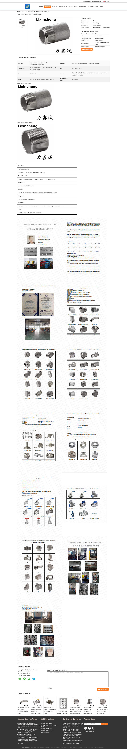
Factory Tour (63, 6)
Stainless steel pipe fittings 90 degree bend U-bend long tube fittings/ (50, 710)
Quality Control (73, 6)
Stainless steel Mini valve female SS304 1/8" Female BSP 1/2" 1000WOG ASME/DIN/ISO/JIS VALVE (72, 731)
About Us (54, 6)
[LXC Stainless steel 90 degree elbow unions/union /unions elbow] (23, 702)
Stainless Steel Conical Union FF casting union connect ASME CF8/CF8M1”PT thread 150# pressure (27, 736)
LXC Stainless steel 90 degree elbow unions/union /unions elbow (23, 710)
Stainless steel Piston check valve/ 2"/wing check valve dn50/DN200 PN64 (36, 710)
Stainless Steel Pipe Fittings (27, 719)
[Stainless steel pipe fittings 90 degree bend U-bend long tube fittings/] (50, 702)
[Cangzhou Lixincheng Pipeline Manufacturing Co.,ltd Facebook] (89, 728)
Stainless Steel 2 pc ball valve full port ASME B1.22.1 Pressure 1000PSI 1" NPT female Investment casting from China (72, 742)
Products (47, 6)
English (107, 1)
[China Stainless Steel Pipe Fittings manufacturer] (27, 6)
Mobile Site (88, 733)
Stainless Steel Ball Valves (72, 719)
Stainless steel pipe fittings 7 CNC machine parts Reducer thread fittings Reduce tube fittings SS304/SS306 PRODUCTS (76, 712)
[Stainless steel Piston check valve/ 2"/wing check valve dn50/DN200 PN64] (36, 702)
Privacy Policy (25, 747)
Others (30, 11)
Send (104, 724)
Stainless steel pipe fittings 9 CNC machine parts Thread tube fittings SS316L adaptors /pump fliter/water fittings (102, 712)
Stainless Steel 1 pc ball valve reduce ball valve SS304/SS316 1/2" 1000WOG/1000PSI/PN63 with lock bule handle (72, 736)
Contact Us (82, 6)
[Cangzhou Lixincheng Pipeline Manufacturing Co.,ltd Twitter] (93, 728)
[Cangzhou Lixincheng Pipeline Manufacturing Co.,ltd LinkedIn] (86, 728)
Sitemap (91, 731)
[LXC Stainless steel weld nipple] (22, 22)
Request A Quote (93, 6)
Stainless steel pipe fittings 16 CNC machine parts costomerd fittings (88, 710)
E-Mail (86, 731)
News (101, 6)
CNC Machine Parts (47, 719)
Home (41, 6)
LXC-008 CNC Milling (46, 728)
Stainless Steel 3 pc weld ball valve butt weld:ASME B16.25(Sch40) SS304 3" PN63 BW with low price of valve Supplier (73, 725)
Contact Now (84, 49)
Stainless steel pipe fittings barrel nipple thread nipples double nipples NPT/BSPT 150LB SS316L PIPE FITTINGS (27, 741)
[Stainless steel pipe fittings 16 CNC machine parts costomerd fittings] (89, 702)
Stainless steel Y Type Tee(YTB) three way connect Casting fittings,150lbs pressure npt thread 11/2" (27, 731)
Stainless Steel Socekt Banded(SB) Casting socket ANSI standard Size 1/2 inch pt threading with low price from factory (28, 725)
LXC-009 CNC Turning (46, 723)
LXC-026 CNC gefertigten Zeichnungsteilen (47, 731)
